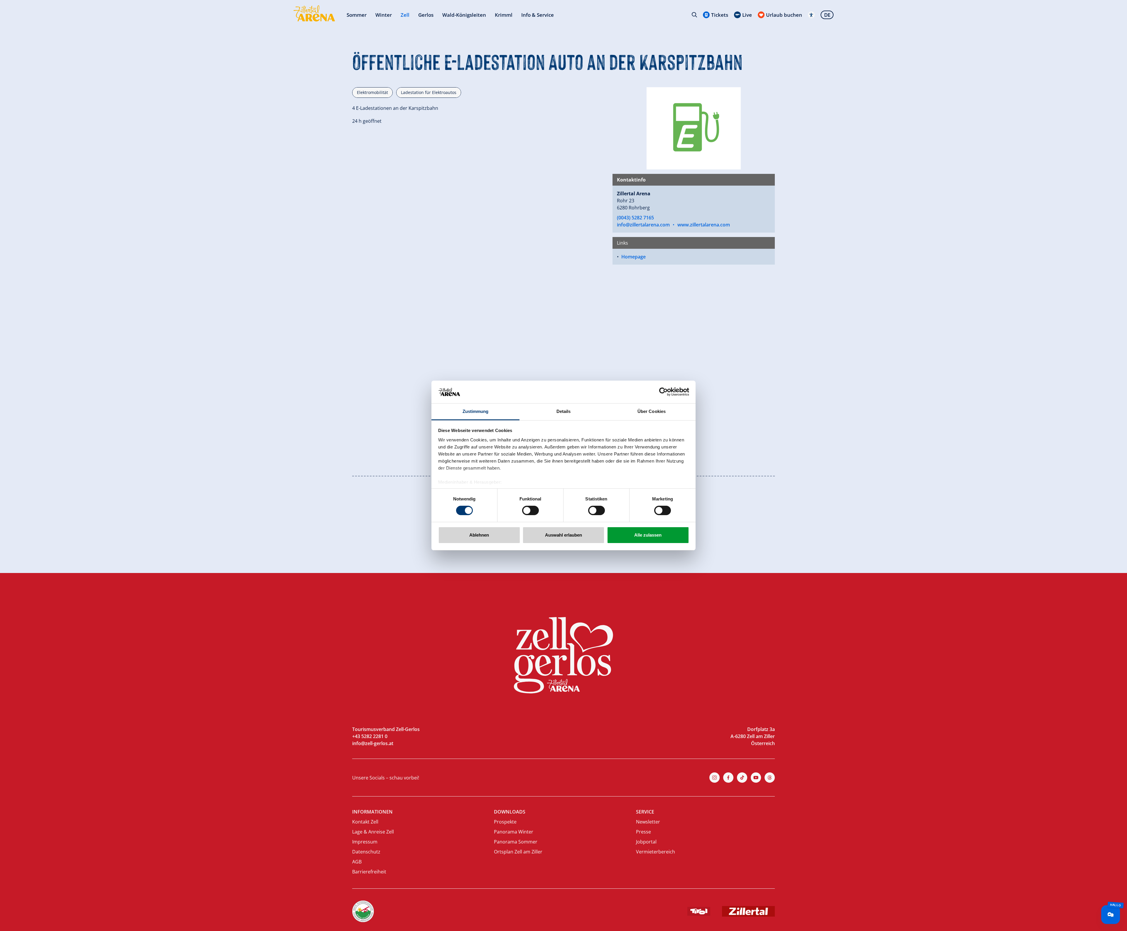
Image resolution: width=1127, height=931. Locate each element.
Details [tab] (563, 411)
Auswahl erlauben (563, 534)
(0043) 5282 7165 (635, 217)
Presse (643, 832)
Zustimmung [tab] (476, 411)
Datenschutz (366, 851)
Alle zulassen (648, 534)
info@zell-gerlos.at (372, 743)
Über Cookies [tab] (651, 411)
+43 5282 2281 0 (369, 736)
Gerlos (425, 14)
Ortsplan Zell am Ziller (518, 851)
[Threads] (770, 777)
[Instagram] (714, 777)
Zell (405, 14)
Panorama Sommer (515, 841)
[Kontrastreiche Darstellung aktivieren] (811, 14)
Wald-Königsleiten (464, 14)
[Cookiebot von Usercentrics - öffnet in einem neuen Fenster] (663, 391)
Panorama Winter (513, 832)
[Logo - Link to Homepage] (314, 13)
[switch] (530, 510)
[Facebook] (728, 777)
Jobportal (646, 841)
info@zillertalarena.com (643, 224)
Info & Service (537, 14)
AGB (357, 861)
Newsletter (648, 822)
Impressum (364, 841)
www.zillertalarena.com (703, 224)
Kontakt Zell (365, 822)
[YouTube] (756, 777)
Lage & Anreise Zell (373, 832)
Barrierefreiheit (369, 871)
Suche (694, 14)
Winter (383, 14)
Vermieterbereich (655, 851)
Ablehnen (479, 534)
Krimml (503, 14)
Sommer (357, 14)
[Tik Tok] (742, 777)
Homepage (633, 256)
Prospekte (505, 822)
